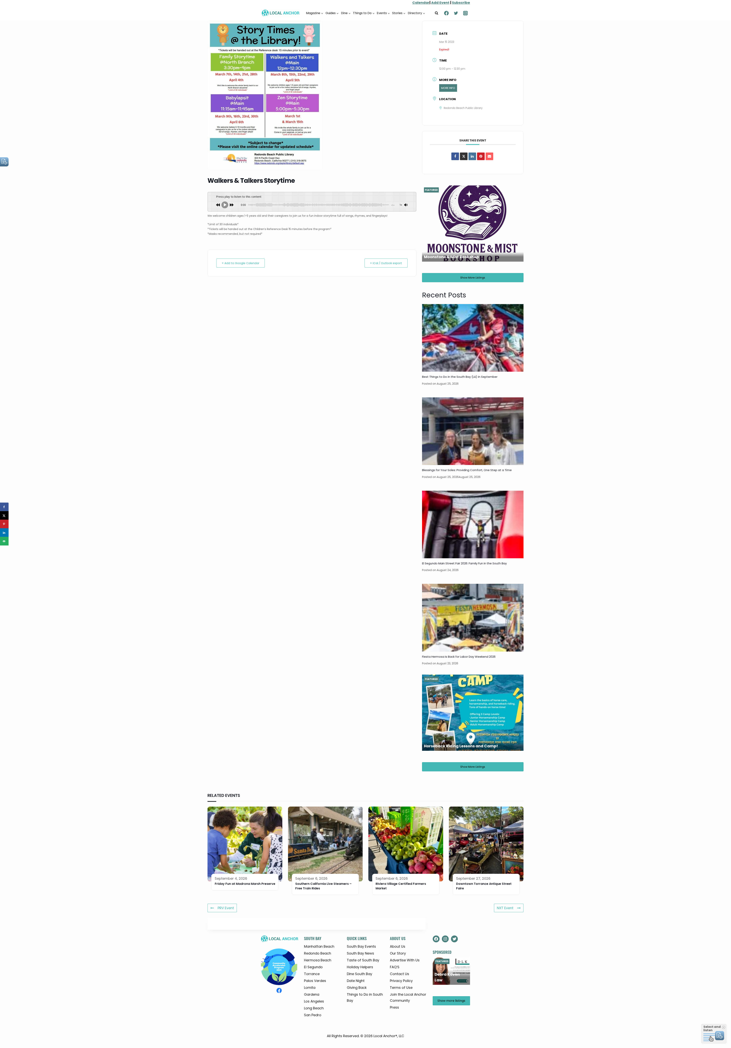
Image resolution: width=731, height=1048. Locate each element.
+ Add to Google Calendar (240, 263)
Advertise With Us (405, 960)
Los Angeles (314, 1001)
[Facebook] (446, 13)
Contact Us (399, 973)
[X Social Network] (464, 156)
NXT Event (505, 908)
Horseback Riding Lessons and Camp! (461, 746)
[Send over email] (4, 541)
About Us (397, 946)
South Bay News (360, 953)
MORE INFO (448, 88)
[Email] (489, 156)
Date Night (356, 980)
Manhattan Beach (319, 946)
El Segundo (313, 967)
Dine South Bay (359, 973)
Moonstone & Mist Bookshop (451, 257)
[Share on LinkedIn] (4, 532)
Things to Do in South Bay (365, 997)
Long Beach (314, 1008)
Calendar (420, 2)
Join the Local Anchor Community (408, 997)
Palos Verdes (315, 980)
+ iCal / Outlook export (386, 263)
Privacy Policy (401, 980)
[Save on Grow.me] (4, 550)
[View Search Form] (436, 13)
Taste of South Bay (363, 960)
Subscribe (461, 2)
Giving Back (357, 987)
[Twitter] (455, 13)
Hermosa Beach (317, 960)
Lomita (309, 987)
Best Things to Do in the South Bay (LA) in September (459, 377)
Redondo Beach (317, 953)
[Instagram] (465, 13)
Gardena (311, 994)
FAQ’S (394, 967)
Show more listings (472, 278)
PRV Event (226, 908)
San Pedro (312, 1015)
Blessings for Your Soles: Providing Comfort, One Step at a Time (467, 470)
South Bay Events (361, 946)
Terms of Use (401, 987)
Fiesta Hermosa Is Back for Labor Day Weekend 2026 (459, 657)
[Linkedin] (472, 156)
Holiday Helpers (360, 967)
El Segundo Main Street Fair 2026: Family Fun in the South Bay (464, 563)
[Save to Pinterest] (4, 524)
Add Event (440, 2)
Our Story (398, 953)
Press (394, 1007)
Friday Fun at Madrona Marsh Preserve (245, 884)
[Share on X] (4, 515)
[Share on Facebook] (455, 156)
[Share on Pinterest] (481, 156)
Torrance (312, 973)
